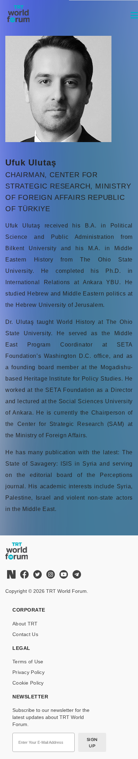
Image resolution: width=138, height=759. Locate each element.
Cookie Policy (28, 683)
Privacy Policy (28, 672)
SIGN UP (92, 742)
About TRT (25, 623)
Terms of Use (27, 661)
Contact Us (25, 634)
